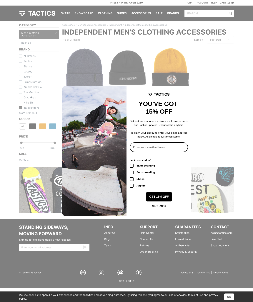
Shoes (140, 178)
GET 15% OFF (159, 196)
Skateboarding (146, 165)
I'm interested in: (140, 160)
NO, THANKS (159, 206)
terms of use (195, 294)
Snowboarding (146, 172)
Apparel (141, 185)
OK (229, 296)
